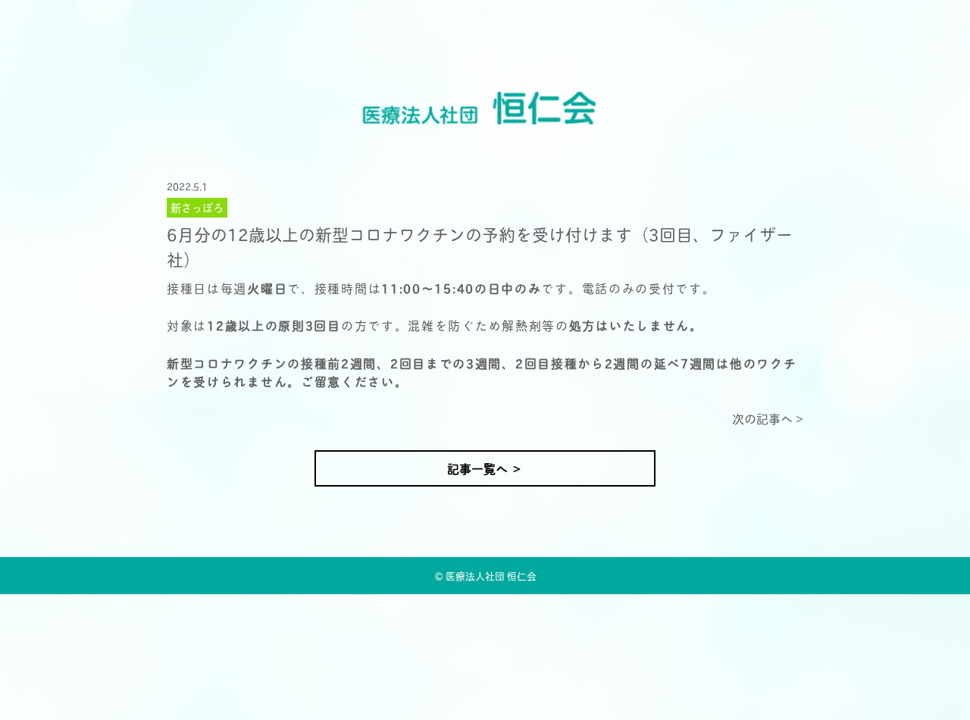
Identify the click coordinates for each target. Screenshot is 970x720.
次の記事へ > (767, 418)
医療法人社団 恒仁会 (491, 575)
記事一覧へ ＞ (485, 468)
